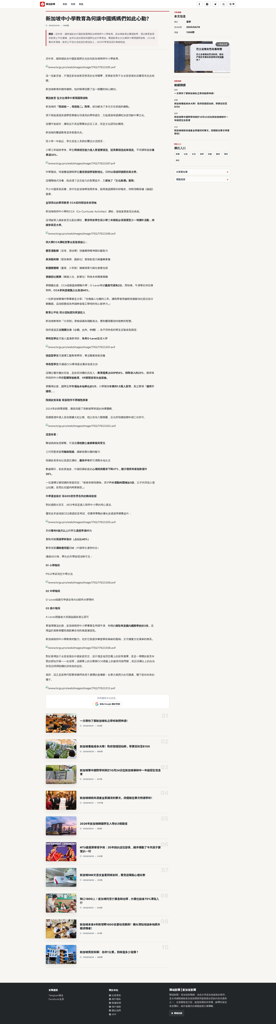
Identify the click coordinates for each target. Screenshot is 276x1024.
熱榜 (73, 4)
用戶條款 (116, 1006)
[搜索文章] (224, 4)
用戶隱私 (116, 999)
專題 (81, 4)
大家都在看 (182, 171)
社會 (186, 154)
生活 (194, 154)
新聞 (178, 154)
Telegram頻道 (56, 995)
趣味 (218, 154)
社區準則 (116, 995)
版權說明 (116, 1002)
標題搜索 (180, 179)
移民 (178, 160)
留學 (188, 21)
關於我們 (116, 1010)
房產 (210, 154)
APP (113, 1014)
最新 (65, 4)
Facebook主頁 (56, 999)
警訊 (226, 154)
